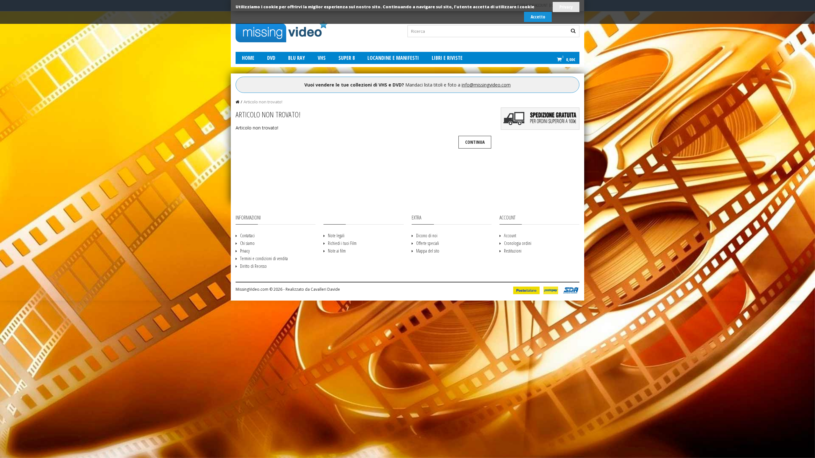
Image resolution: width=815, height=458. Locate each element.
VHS (322, 57)
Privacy (566, 7)
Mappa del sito (427, 251)
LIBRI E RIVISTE (447, 57)
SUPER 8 (346, 57)
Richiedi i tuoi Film (342, 243)
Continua (475, 142)
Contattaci (247, 235)
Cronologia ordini (517, 243)
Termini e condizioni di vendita (264, 258)
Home (248, 57)
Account (510, 235)
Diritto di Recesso (253, 266)
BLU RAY (296, 57)
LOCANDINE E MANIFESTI (393, 57)
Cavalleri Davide (325, 289)
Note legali (336, 235)
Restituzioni (512, 251)
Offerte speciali (427, 243)
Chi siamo (247, 243)
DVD (271, 57)
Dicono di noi (426, 235)
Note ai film (337, 251)
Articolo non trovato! (263, 102)
